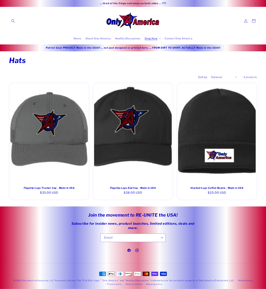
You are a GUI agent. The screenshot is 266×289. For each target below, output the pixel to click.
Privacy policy (114, 284)
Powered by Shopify (65, 280)
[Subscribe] (161, 238)
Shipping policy (154, 284)
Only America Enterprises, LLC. (38, 280)
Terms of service (134, 284)
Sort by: (202, 77)
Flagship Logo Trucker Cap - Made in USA (49, 187)
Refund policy (245, 280)
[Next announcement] (256, 3)
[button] (13, 21)
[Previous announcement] (10, 3)
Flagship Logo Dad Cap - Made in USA (133, 187)
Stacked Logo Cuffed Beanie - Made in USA (216, 187)
